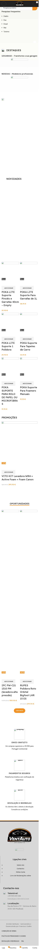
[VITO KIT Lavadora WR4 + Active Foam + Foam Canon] (19, 441)
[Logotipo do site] (19, 4)
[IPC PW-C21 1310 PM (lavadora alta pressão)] (10, 590)
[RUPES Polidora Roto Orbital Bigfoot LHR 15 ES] (28, 590)
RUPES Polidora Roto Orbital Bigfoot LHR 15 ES (28, 692)
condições (24, 809)
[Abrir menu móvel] (4, 4)
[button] (8, 472)
